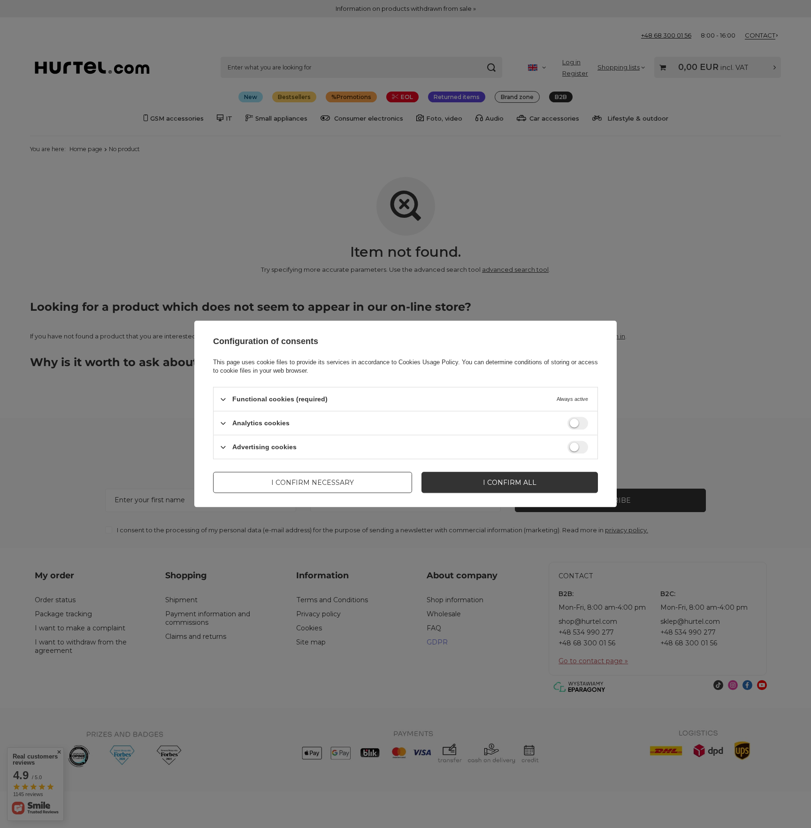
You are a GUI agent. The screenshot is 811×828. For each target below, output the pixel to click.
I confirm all (509, 482)
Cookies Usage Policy (428, 362)
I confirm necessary (312, 482)
